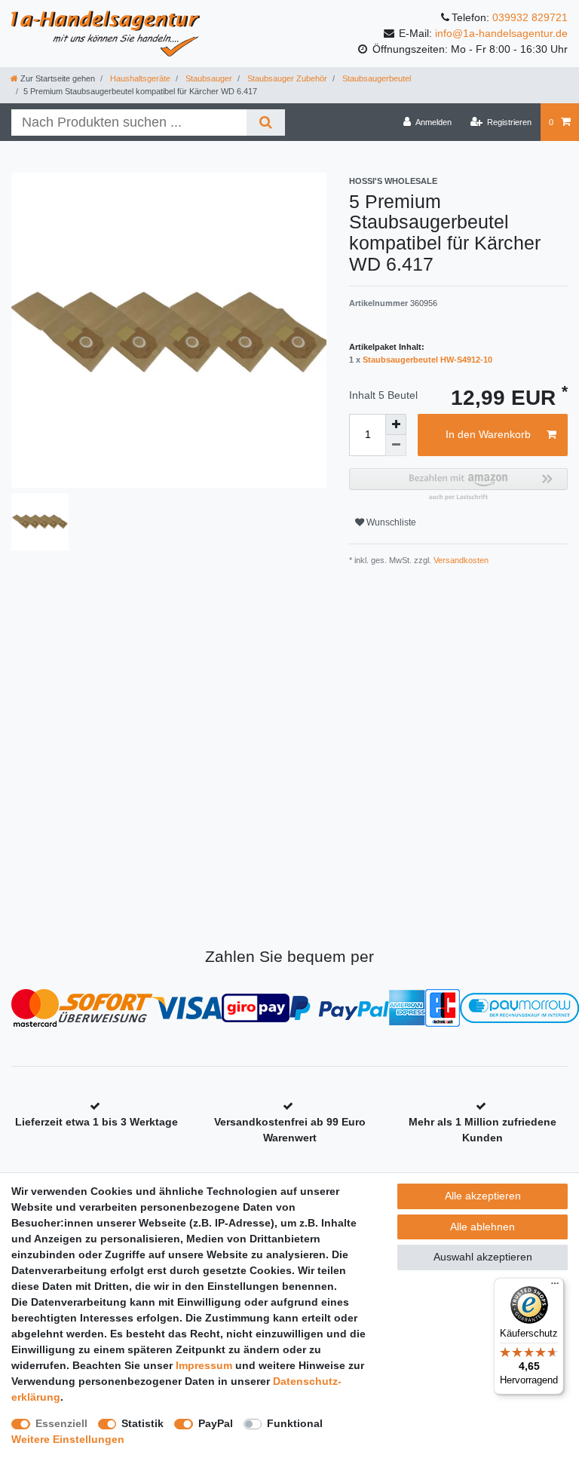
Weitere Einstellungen (67, 1439)
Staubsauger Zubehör (286, 78)
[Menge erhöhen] (395, 424)
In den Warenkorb (488, 434)
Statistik (142, 1423)
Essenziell (61, 1423)
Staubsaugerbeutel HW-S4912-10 (427, 359)
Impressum (204, 1365)
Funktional (295, 1423)
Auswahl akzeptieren (482, 1257)
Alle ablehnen (482, 1227)
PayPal (215, 1423)
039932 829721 (530, 17)
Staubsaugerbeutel (375, 78)
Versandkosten (460, 560)
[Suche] (266, 122)
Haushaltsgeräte (139, 78)
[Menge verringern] (395, 445)
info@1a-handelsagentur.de (501, 33)
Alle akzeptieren (483, 1196)
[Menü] (555, 1287)
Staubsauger (207, 78)
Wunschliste (390, 522)
